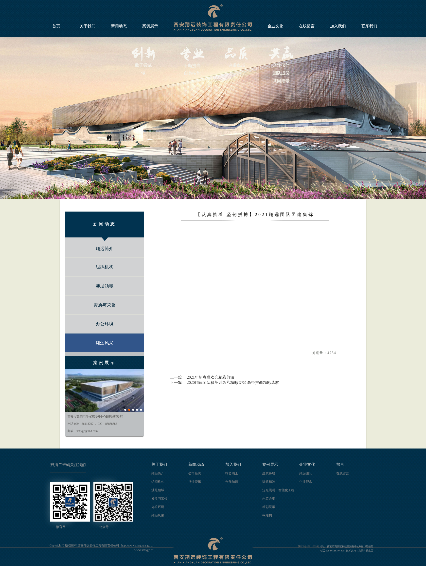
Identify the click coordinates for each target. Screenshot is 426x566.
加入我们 (338, 26)
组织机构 (104, 266)
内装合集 (268, 498)
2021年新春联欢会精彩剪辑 (210, 377)
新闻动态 (119, 26)
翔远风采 (104, 342)
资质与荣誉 (104, 304)
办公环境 (104, 323)
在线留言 (307, 26)
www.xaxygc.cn (143, 550)
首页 (56, 26)
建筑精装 (268, 482)
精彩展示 (268, 507)
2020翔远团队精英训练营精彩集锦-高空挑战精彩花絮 (233, 382)
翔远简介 (104, 248)
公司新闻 (194, 473)
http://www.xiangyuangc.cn (137, 545)
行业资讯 (194, 482)
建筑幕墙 (268, 473)
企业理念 (305, 482)
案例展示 (150, 26)
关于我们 (87, 26)
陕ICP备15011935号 (308, 546)
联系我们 (369, 26)
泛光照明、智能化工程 (278, 490)
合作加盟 (231, 482)
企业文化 (275, 26)
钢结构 (267, 515)
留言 (340, 464)
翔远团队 (305, 473)
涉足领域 (104, 285)
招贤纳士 (231, 473)
